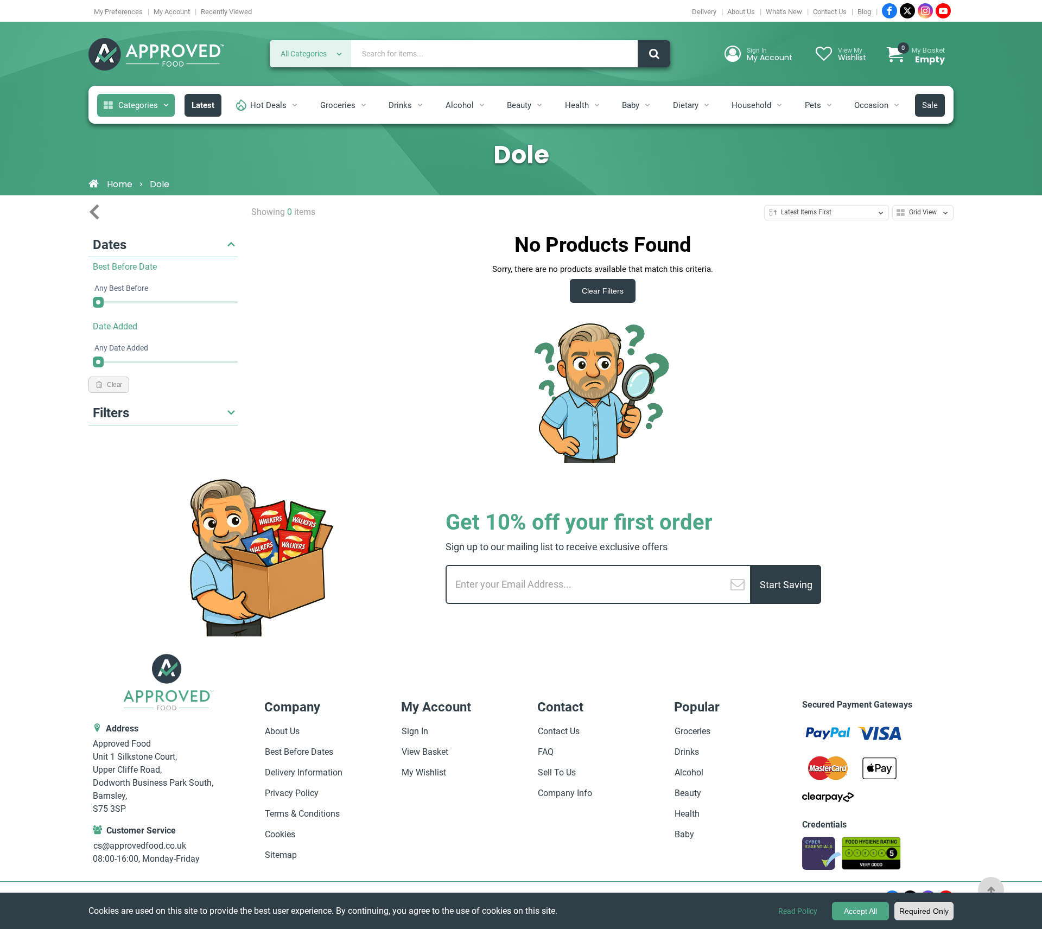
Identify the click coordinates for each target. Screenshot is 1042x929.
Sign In (415, 731)
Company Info (565, 793)
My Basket (923, 55)
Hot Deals (268, 105)
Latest (203, 105)
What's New (784, 12)
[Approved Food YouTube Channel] (943, 10)
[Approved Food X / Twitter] (907, 10)
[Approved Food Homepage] (156, 55)
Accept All (860, 911)
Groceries (337, 105)
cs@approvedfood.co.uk (139, 846)
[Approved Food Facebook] (889, 10)
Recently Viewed (226, 12)
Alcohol (460, 105)
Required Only (924, 911)
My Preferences (118, 12)
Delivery (704, 12)
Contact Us (830, 12)
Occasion (871, 105)
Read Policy (797, 911)
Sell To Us (557, 772)
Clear (114, 385)
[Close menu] (94, 212)
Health (577, 105)
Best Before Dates (299, 752)
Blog (864, 12)
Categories (138, 105)
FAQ (546, 752)
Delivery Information (303, 772)
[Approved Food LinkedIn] (925, 10)
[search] (654, 53)
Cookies (280, 834)
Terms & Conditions (302, 814)
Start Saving (786, 584)
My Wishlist (424, 772)
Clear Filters (603, 291)
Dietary (685, 105)
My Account (172, 12)
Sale (930, 105)
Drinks (400, 105)
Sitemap (281, 855)
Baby (630, 105)
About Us (741, 12)
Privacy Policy (292, 793)
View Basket (425, 752)
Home (119, 184)
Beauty (519, 105)
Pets (813, 105)
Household (751, 105)
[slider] (98, 302)
